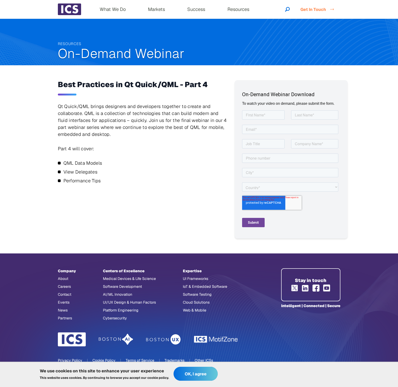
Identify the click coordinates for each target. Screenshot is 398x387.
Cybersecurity (115, 318)
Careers (64, 286)
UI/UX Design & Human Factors (129, 302)
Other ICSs (204, 360)
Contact (64, 294)
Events (63, 302)
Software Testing (197, 294)
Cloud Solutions (196, 302)
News (63, 310)
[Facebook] (315, 288)
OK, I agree (196, 374)
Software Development (122, 286)
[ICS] (72, 339)
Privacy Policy (70, 360)
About (63, 278)
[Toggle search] (287, 9)
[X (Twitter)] (294, 288)
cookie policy (157, 378)
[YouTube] (326, 288)
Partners (65, 318)
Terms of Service (140, 360)
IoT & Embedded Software (205, 286)
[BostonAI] (116, 339)
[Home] (69, 9)
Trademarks (174, 360)
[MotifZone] (216, 339)
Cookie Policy (103, 360)
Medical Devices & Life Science (129, 278)
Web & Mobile (194, 310)
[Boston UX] (163, 339)
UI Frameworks (195, 278)
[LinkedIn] (305, 288)
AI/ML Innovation (117, 294)
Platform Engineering (120, 310)
